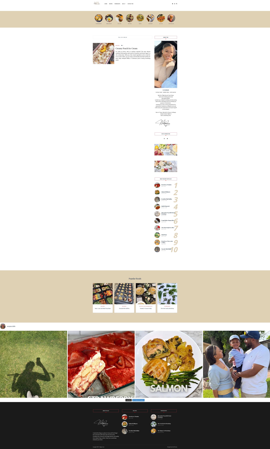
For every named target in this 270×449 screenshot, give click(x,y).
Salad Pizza (164, 234)
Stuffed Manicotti (165, 206)
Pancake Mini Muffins (166, 249)
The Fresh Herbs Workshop (167, 308)
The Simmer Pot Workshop (164, 430)
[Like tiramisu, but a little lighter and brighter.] (101, 364)
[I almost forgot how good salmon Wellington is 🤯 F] (168, 364)
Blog (123, 3)
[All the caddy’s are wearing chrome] (33, 364)
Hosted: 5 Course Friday (146, 308)
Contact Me (130, 3)
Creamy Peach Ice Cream (126, 48)
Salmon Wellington (165, 192)
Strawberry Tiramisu (166, 184)
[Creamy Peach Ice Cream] (103, 53)
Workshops (117, 3)
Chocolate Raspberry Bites (167, 227)
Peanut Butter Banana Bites (167, 220)
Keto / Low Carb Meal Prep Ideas (103, 308)
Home (106, 3)
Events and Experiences (128, 8)
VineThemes (174, 447)
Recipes (110, 3)
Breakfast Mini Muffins (166, 199)
